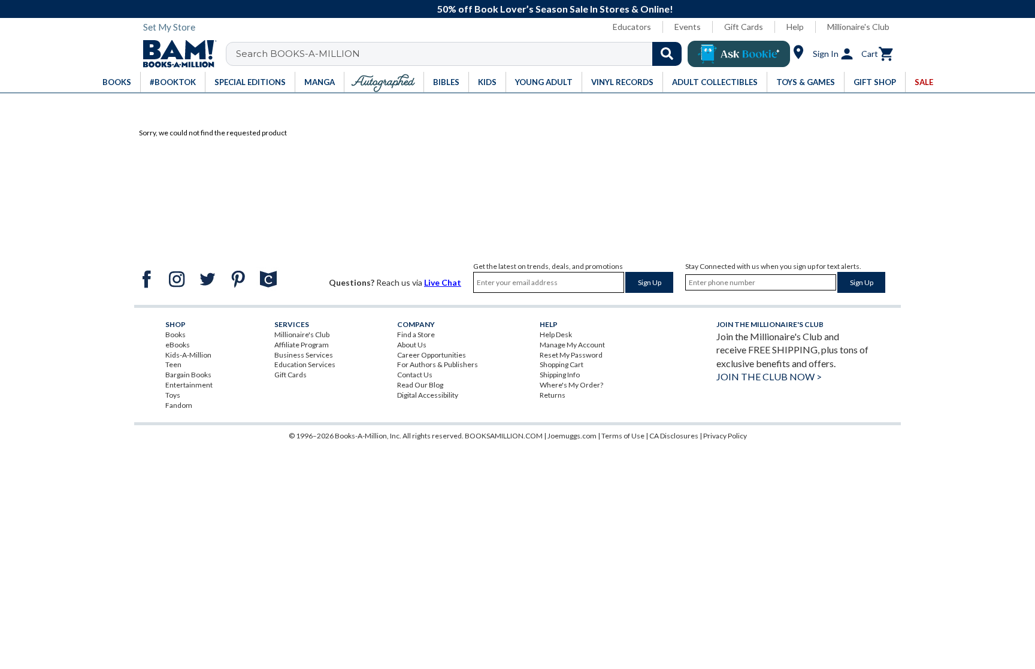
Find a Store (416, 334)
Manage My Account (572, 344)
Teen (173, 364)
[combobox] (461, 54)
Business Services (303, 354)
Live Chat (442, 282)
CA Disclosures (673, 435)
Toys (172, 394)
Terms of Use (622, 435)
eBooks (177, 344)
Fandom (178, 405)
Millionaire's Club (858, 27)
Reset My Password (571, 354)
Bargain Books (188, 374)
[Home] (175, 54)
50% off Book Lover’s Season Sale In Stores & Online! (524, 8)
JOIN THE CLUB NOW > (769, 376)
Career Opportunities (431, 354)
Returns (552, 394)
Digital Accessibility (427, 394)
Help (795, 27)
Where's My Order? (571, 384)
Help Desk (556, 334)
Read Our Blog (420, 384)
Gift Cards (743, 27)
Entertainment (189, 384)
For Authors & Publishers (437, 364)
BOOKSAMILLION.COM (504, 435)
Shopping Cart (561, 364)
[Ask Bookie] (739, 54)
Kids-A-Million (188, 354)
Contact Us (414, 374)
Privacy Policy (725, 435)
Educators (632, 27)
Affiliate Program (301, 344)
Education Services (304, 364)
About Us (411, 344)
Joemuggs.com (572, 435)
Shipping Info (560, 374)
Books (175, 334)
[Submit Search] (667, 54)
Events (687, 27)
